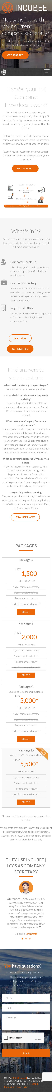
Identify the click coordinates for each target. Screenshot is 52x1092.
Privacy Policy (22, 1087)
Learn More (20, 338)
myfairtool (31, 933)
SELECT (26, 611)
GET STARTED (15, 55)
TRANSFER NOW (25, 517)
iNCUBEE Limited (19, 1078)
